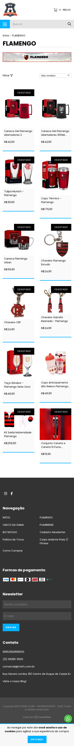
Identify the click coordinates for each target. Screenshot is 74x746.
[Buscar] (69, 24)
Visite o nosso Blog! (14, 681)
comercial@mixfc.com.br (19, 666)
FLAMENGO (46, 517)
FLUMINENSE (47, 525)
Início (6, 35)
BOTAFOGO (10, 532)
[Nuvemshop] (37, 718)
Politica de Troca (13, 539)
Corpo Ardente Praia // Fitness (54, 541)
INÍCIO (6, 517)
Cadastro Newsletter (52, 532)
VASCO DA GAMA (13, 525)
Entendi (37, 739)
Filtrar (6, 75)
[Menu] (5, 24)
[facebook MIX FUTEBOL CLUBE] (11, 493)
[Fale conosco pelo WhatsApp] (68, 719)
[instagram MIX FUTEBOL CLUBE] (5, 493)
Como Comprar (13, 550)
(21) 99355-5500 (13, 659)
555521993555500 (13, 652)
